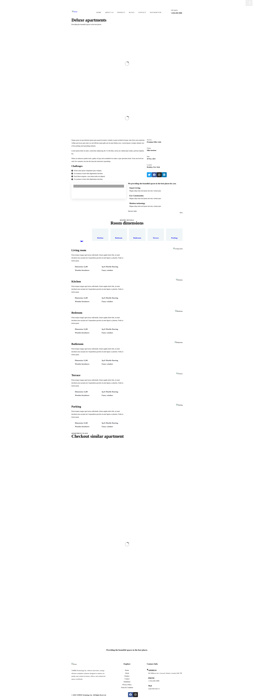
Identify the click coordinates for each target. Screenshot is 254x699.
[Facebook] (249, 2)
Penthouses (82, 640)
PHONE (151, 678)
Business (77, 607)
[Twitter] (149, 174)
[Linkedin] (164, 174)
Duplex (77, 505)
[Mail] (147, 685)
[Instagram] (249, 3)
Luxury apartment (82, 609)
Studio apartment (82, 542)
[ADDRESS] (147, 669)
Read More (135, 435)
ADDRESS (152, 670)
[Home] (74, 11)
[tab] (81, 234)
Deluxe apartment (82, 508)
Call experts (174, 10)
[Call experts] (167, 12)
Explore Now (80, 658)
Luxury (77, 467)
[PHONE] (147, 677)
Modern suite (82, 574)
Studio (78, 571)
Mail (150, 686)
